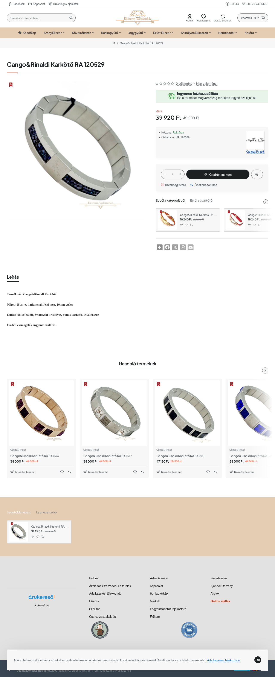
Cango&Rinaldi (18, 449)
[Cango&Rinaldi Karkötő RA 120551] (187, 413)
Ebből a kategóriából (170, 200)
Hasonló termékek (137, 363)
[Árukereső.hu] (41, 598)
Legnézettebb (46, 512)
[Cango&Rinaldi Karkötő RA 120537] (114, 413)
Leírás (13, 276)
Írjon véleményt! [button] (207, 83)
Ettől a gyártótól (201, 200)
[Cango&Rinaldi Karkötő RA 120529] (18, 532)
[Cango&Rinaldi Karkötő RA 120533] (41, 413)
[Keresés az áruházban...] (71, 18)
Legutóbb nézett (19, 512)
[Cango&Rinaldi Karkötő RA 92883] (167, 220)
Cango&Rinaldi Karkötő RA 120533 (34, 456)
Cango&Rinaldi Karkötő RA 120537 (107, 456)
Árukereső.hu (41, 605)
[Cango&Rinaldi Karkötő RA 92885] (235, 220)
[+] (180, 174)
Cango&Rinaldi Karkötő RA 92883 (198, 215)
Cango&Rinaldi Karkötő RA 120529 (49, 526)
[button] (217, 174)
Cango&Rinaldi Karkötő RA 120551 (180, 456)
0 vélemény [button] (184, 83)
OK (257, 660)
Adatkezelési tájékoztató (223, 660)
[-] (164, 174)
